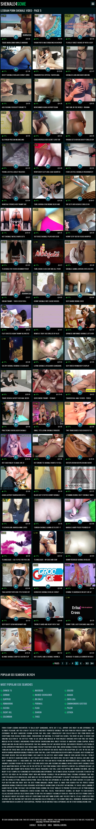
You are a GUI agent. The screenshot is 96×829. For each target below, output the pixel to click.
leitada (69, 712)
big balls (38, 699)
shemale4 (13, 3)
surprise (6, 699)
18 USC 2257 (42, 825)
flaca (37, 707)
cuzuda (5, 707)
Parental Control (60, 825)
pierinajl (38, 703)
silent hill (7, 712)
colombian (7, 716)
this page (39, 821)
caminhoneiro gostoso (76, 703)
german (6, 694)
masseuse (38, 690)
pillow (69, 707)
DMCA (50, 825)
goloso (69, 690)
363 (87, 663)
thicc (37, 716)
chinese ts (7, 690)
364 (92, 663)
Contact (33, 825)
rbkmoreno (7, 703)
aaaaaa (69, 694)
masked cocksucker (43, 694)
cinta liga (70, 699)
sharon (38, 712)
